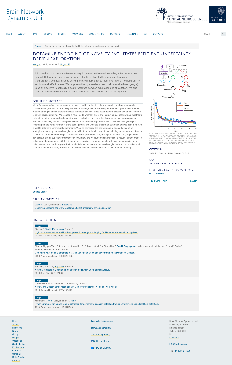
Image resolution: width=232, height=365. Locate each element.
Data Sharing (18, 357)
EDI (145, 34)
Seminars (132, 34)
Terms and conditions (101, 328)
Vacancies (77, 34)
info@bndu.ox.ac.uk (179, 344)
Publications (18, 347)
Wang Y (36, 64)
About (21, 34)
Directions (17, 327)
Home (9, 34)
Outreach (115, 34)
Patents (16, 360)
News (34, 34)
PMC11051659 (156, 173)
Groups (48, 34)
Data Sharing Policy (100, 334)
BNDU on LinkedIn (102, 341)
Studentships (96, 34)
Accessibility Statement (102, 321)
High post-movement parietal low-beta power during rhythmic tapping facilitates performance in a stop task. (86, 232)
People (61, 34)
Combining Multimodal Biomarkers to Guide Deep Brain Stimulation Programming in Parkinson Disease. (85, 252)
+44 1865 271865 (181, 351)
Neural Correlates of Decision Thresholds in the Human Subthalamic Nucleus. (72, 269)
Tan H (48, 229)
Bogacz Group (40, 191)
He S (50, 300)
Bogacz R (65, 64)
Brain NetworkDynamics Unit (25, 14)
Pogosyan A (58, 229)
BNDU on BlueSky (102, 348)
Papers (38, 46)
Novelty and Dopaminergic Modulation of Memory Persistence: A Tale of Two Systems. (76, 287)
